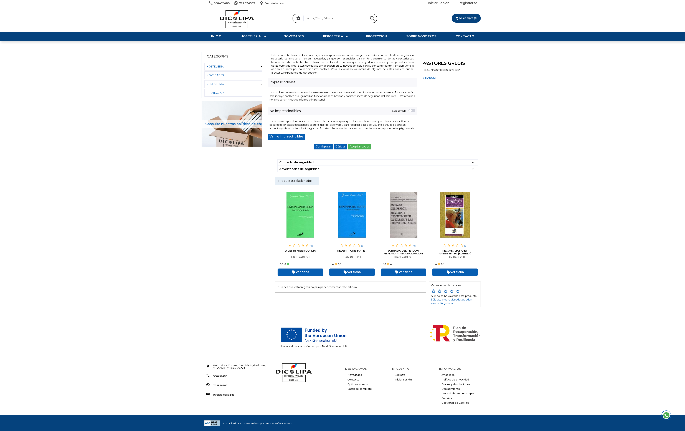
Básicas (340, 146)
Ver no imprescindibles (286, 136)
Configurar (323, 146)
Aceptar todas (360, 146)
